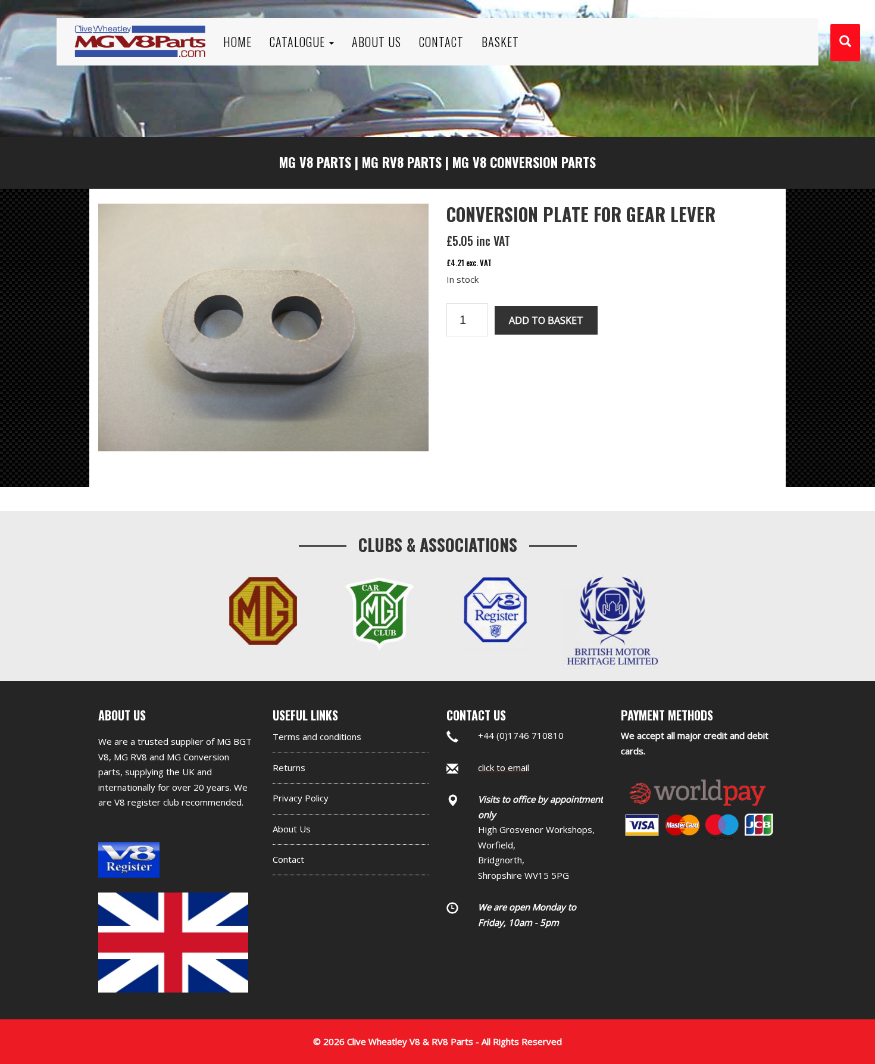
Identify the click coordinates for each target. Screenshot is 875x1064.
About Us (292, 829)
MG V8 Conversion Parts (524, 161)
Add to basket (546, 320)
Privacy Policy (301, 798)
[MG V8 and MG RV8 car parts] (139, 27)
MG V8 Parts (315, 161)
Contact (288, 859)
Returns (289, 767)
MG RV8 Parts (402, 161)
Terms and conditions (317, 736)
